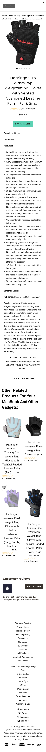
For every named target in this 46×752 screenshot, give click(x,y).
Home (4, 15)
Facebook (24, 709)
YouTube (24, 720)
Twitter (24, 713)
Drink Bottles (23, 673)
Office (23, 684)
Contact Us (23, 638)
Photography (23, 688)
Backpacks (23, 660)
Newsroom (23, 641)
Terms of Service (23, 623)
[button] (23, 109)
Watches (23, 699)
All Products (23, 653)
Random (23, 692)
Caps (23, 670)
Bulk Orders (23, 645)
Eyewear (23, 677)
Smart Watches (23, 696)
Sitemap (23, 649)
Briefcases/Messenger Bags (23, 666)
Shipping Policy (23, 634)
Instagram (24, 716)
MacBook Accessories (23, 656)
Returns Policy (23, 630)
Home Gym (14, 15)
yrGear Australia (26, 726)
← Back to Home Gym (23, 379)
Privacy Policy (23, 626)
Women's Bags (23, 703)
